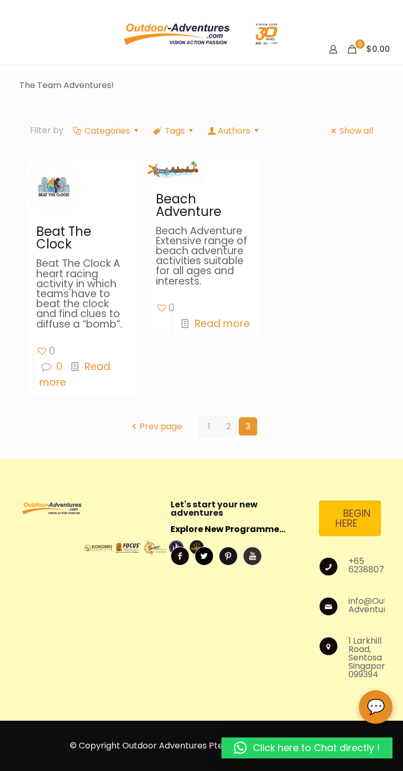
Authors (234, 131)
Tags (175, 131)
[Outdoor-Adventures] (201, 32)
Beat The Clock (63, 238)
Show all (356, 131)
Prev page (161, 426)
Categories (107, 131)
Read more (222, 324)
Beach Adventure (188, 205)
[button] (307, 747)
